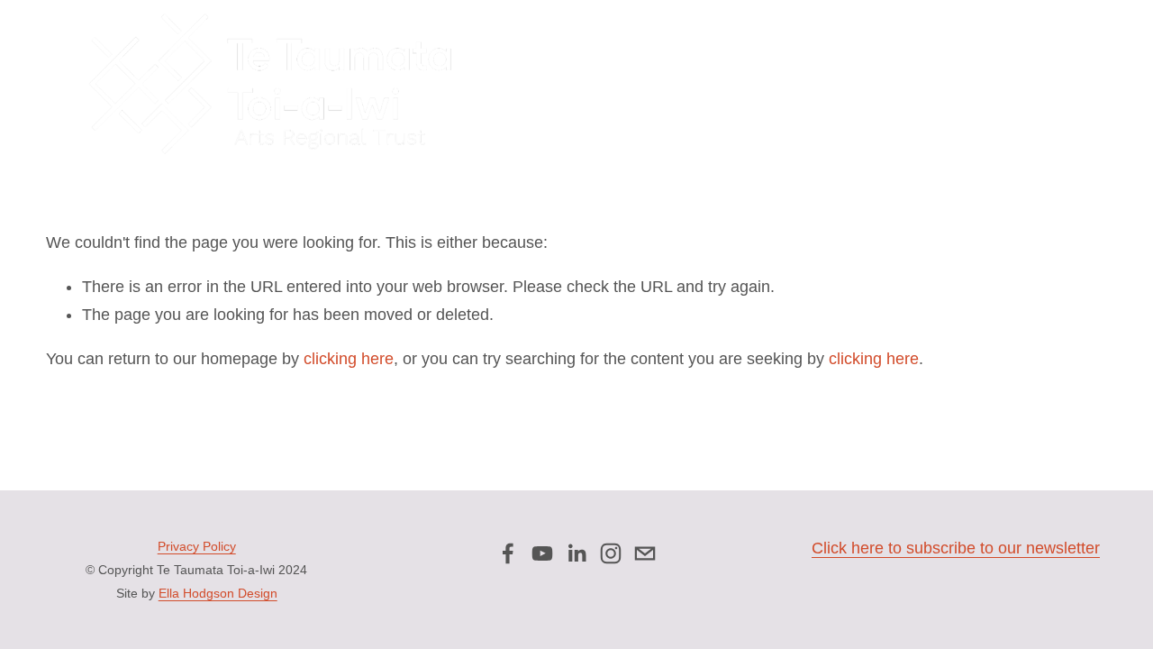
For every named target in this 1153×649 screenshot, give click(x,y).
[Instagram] (611, 553)
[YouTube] (542, 553)
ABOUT (556, 84)
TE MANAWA (899, 84)
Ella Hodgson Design (218, 593)
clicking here (349, 359)
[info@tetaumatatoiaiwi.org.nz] (645, 553)
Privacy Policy (197, 546)
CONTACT (1077, 84)
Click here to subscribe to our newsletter (956, 548)
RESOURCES (991, 84)
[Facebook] (508, 553)
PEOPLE (619, 84)
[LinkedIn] (576, 553)
